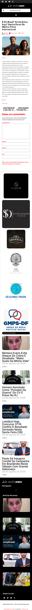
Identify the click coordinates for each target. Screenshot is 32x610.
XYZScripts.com (24, 609)
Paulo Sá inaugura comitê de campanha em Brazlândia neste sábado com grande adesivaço (15, 464)
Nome (4, 141)
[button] (16, 15)
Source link (4, 103)
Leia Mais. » (4, 366)
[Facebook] (2, 1)
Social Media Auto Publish (9, 609)
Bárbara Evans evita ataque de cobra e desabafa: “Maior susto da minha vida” (15, 357)
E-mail (4, 148)
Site (3, 154)
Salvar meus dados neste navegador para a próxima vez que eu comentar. (15, 163)
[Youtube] (9, 1)
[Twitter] (6, 1)
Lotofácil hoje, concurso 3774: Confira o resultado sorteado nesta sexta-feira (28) (14, 427)
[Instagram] (12, 1)
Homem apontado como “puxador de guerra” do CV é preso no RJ (14, 391)
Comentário (6, 122)
